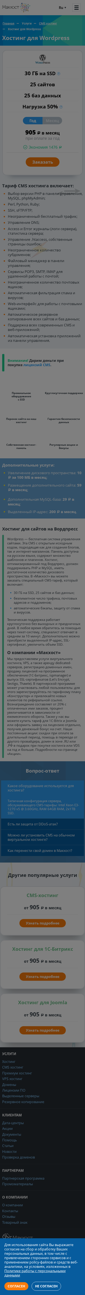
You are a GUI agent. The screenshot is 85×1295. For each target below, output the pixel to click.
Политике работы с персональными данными (35, 1273)
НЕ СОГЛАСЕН (46, 1286)
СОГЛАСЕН (16, 1286)
